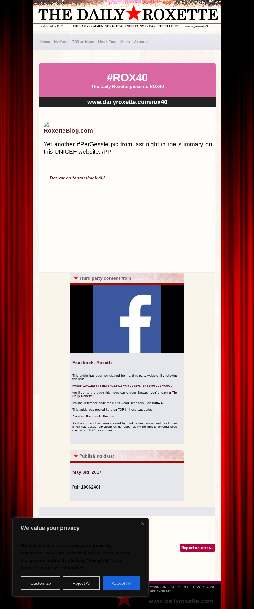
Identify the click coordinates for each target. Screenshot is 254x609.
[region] (80, 557)
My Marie (61, 41)
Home (45, 41)
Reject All (81, 583)
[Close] (142, 523)
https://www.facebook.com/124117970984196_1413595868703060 (122, 385)
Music (125, 41)
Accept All (121, 583)
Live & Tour (107, 41)
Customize (40, 583)
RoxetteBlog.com (68, 130)
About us (141, 41)
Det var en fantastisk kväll (77, 177)
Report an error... (197, 547)
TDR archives (83, 41)
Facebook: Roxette (100, 416)
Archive (78, 416)
